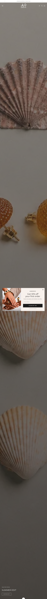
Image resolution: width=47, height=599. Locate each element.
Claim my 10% (33, 305)
